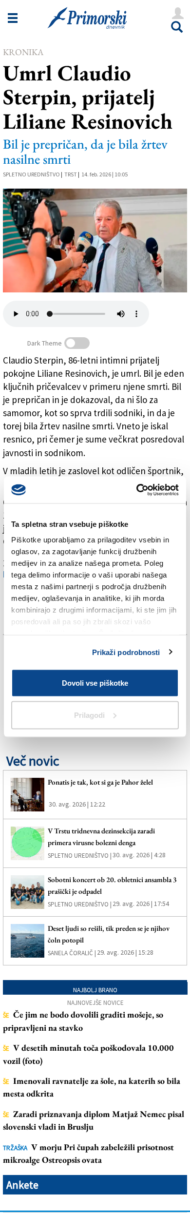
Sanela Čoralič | (72, 953)
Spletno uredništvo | (80, 855)
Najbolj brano (95, 990)
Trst (70, 174)
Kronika (23, 52)
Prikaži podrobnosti (126, 652)
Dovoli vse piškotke (95, 683)
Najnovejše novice (95, 1003)
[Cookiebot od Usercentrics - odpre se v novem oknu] (137, 489)
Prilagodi (89, 715)
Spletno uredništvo (31, 174)
